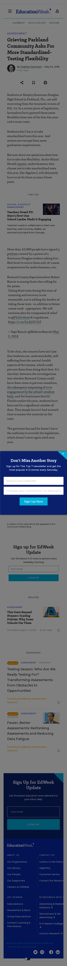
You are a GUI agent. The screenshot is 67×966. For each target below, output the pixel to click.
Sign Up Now (33, 501)
